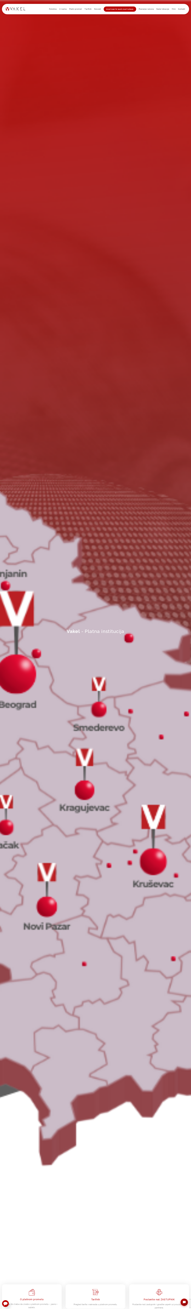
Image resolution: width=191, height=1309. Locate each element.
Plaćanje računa (146, 9)
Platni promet (75, 9)
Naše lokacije (162, 9)
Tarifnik (88, 9)
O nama (63, 9)
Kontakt (181, 9)
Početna (53, 9)
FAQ (174, 9)
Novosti (97, 9)
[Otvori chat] (184, 1302)
